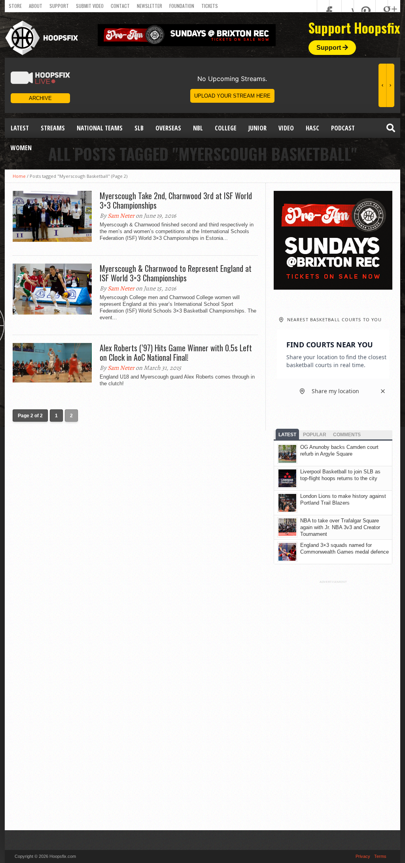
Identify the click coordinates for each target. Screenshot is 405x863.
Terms (380, 856)
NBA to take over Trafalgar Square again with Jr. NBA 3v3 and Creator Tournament (340, 527)
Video (286, 128)
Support (59, 5)
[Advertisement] (333, 702)
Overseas (168, 128)
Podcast (343, 128)
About (35, 5)
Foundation (181, 5)
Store (15, 5)
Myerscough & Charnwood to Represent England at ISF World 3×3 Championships (176, 273)
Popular (314, 434)
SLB (139, 128)
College (226, 128)
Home (19, 176)
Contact (120, 5)
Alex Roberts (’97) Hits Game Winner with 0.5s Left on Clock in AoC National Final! (176, 352)
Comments (347, 434)
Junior (257, 128)
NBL (198, 128)
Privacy (363, 856)
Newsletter (149, 5)
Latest (20, 128)
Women (21, 147)
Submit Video (90, 5)
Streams (53, 128)
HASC (312, 128)
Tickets (209, 5)
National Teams (100, 128)
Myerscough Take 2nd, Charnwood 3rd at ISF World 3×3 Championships (176, 200)
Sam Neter (121, 215)
